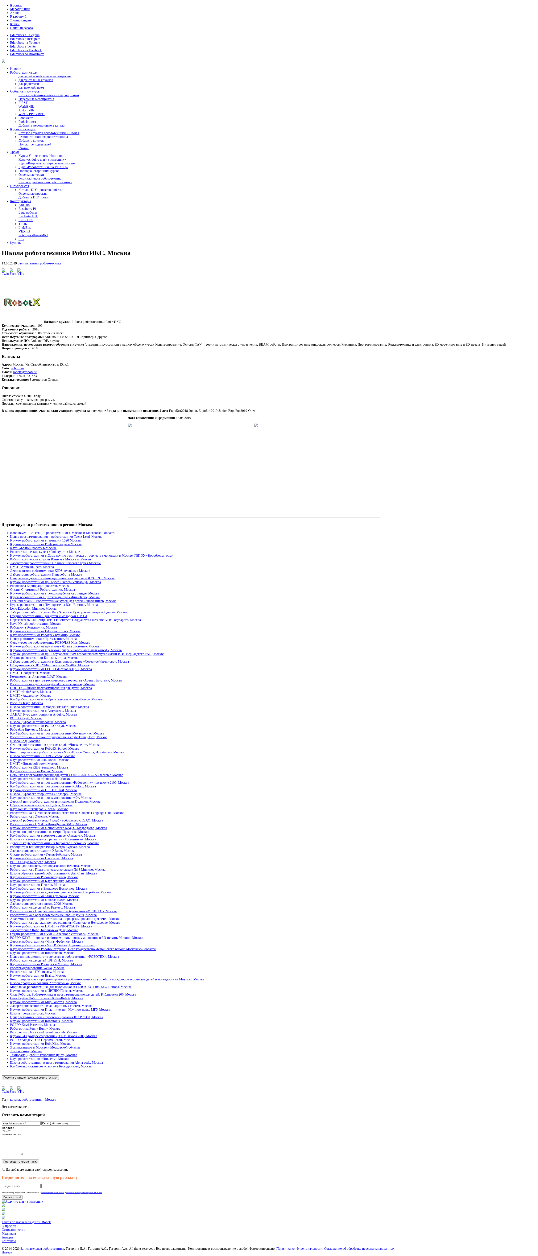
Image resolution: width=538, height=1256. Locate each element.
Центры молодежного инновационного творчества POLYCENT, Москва (62, 578)
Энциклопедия (21, 20)
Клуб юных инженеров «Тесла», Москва (39, 809)
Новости (16, 68)
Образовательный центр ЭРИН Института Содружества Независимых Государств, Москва (75, 620)
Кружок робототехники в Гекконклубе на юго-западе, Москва (54, 593)
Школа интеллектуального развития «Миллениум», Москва (53, 839)
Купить (15, 242)
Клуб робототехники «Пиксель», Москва (39, 1059)
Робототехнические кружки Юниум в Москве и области (50, 559)
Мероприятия (20, 9)
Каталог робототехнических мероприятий (48, 95)
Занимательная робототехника (39, 263)
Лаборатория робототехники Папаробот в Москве (46, 574)
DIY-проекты (19, 186)
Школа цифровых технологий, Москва (38, 722)
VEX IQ (24, 231)
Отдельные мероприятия (36, 99)
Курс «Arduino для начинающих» (42, 159)
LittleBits (24, 227)
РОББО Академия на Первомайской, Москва (42, 1040)
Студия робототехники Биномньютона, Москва (44, 657)
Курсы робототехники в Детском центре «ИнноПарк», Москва (55, 597)
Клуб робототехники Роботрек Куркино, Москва (45, 635)
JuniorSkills (26, 110)
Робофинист (27, 121)
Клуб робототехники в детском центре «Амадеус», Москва (52, 835)
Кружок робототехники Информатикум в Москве (46, 544)
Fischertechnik (28, 216)
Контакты (9, 1241)
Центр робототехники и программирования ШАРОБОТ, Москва (56, 1017)
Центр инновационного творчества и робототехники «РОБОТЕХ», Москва (64, 956)
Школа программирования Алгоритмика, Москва (45, 983)
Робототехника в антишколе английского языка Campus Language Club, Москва (67, 813)
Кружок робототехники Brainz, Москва (38, 975)
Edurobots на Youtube (25, 42)
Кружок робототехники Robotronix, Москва (41, 1021)
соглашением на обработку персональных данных (84, 1193)
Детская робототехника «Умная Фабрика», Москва (46, 941)
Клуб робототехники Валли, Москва (36, 771)
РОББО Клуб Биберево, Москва (33, 862)
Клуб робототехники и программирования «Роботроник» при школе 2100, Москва (69, 782)
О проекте (9, 1226)
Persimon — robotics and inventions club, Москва (43, 1032)
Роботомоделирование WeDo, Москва (37, 968)
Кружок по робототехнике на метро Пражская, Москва (49, 831)
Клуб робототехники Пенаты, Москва (37, 884)
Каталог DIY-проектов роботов (40, 190)
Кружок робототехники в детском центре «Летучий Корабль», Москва (60, 892)
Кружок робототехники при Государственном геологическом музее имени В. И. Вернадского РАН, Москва (87, 654)
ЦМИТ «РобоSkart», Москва (30, 691)
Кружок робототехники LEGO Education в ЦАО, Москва (51, 669)
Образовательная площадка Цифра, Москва (41, 805)
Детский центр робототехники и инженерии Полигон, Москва (55, 801)
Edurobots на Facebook (26, 50)
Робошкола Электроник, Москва (33, 627)
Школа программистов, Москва (32, 1013)
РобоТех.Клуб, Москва (26, 703)
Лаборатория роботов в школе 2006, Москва (41, 903)
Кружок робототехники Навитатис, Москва (41, 858)
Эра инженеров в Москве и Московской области (45, 1047)
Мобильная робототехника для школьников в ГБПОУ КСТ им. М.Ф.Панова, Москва (71, 987)
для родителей (28, 84)
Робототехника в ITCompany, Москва (37, 971)
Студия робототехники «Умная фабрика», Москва (46, 854)
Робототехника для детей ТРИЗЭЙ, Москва (41, 960)
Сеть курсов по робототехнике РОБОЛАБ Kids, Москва (50, 642)
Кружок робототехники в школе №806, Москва (44, 900)
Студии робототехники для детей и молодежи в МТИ (48, 616)
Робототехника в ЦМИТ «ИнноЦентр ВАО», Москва (48, 824)
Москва (50, 1099)
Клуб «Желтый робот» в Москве (33, 548)
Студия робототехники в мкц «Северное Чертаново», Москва (54, 934)
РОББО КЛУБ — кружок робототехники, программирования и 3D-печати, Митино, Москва (76, 937)
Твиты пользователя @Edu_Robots (26, 1222)
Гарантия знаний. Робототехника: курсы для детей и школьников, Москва (63, 601)
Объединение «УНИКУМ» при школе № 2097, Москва (49, 665)
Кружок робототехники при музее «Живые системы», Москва (54, 646)
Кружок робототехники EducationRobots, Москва (45, 631)
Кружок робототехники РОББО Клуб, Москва (43, 726)
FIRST (23, 102)
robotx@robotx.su (25, 372)
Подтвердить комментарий (20, 1161)
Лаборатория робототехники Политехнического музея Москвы (55, 563)
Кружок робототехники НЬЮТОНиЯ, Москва (43, 790)
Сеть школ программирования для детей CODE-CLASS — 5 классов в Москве (66, 775)
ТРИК (22, 224)
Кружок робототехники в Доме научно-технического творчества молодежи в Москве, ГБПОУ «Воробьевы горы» (91, 555)
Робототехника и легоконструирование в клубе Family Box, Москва (58, 737)
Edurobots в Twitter (23, 46)
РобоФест (25, 118)
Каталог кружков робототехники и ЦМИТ (48, 133)
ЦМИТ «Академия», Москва (30, 695)
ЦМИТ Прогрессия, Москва (30, 673)
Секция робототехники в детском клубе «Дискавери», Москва (55, 744)
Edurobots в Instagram (25, 39)
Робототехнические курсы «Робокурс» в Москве (45, 551)
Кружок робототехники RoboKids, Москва (40, 1043)
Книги (15, 24)
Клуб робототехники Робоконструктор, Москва (44, 877)
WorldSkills (26, 106)
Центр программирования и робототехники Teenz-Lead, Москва (56, 536)
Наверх (7, 1252)
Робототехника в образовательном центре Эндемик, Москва (53, 915)
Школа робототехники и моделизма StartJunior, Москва (49, 707)
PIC (21, 239)
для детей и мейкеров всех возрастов (44, 76)
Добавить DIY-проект (34, 197)
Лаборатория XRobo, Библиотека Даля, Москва (44, 930)
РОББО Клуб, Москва (26, 718)
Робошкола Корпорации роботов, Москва (40, 586)
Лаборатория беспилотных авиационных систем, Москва (51, 1006)
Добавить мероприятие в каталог (42, 125)
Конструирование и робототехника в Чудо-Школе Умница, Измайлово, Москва (67, 752)
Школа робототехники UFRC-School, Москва (42, 756)
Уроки (14, 152)
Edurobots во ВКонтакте (27, 54)
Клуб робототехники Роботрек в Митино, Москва (46, 964)
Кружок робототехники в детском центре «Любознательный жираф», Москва (66, 650)
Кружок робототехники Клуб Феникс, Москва (43, 881)
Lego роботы (27, 212)
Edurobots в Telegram (25, 35)
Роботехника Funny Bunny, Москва (35, 1028)
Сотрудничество (13, 1229)
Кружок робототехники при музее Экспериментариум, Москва (55, 582)
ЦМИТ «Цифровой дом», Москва (34, 763)
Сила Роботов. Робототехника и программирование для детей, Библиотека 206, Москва (73, 994)
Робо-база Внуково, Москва (30, 729)
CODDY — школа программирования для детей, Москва (51, 688)
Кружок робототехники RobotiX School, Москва (44, 748)
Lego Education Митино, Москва (33, 608)
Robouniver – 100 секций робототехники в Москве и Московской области (63, 533)
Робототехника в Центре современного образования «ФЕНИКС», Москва (63, 911)
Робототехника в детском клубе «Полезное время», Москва (52, 684)
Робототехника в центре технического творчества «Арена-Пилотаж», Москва (66, 680)
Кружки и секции (23, 129)
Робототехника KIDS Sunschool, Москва (39, 767)
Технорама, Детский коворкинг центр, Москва (43, 1055)
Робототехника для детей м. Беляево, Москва (42, 907)
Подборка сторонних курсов (38, 171)
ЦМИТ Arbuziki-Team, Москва (32, 567)
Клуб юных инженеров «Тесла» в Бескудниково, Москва (51, 1066)
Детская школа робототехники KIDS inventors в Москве (50, 570)
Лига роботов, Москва (26, 1051)
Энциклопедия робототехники (40, 178)
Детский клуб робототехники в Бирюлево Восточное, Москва (54, 843)
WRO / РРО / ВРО (31, 114)
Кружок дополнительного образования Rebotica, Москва (50, 866)
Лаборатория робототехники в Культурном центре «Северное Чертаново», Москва (69, 661)
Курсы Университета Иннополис (42, 155)
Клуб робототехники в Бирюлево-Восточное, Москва (48, 888)
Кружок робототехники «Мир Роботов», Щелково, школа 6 (52, 945)
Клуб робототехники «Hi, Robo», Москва (39, 760)
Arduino (15, 13)
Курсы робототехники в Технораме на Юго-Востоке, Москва (54, 604)
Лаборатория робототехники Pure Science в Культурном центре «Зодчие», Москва (68, 612)
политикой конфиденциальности (52, 1193)
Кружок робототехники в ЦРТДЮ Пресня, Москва (46, 990)
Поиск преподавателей (34, 144)
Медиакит (9, 1233)
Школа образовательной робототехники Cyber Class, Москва (53, 873)
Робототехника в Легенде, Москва (34, 816)
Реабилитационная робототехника (43, 137)
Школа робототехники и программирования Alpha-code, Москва (56, 1062)
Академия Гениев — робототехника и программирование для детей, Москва (65, 919)
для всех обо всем (31, 87)
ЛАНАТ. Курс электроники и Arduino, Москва (43, 714)
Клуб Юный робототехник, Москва (35, 623)
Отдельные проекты (32, 193)
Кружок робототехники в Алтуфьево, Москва (43, 710)
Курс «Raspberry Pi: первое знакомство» (46, 163)
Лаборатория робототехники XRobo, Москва (42, 850)
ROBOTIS (25, 220)
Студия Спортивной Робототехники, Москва (42, 589)
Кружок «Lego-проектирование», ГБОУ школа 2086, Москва (53, 1036)
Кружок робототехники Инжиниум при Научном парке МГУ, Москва (60, 1009)
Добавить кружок (31, 140)
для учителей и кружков (35, 80)
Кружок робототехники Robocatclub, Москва (42, 953)
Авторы (7, 1237)
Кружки (16, 5)
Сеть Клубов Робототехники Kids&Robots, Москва (46, 998)
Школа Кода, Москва (25, 741)
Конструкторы (20, 201)
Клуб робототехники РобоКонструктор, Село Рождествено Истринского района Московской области (83, 949)
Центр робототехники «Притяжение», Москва (43, 639)
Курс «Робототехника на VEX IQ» (43, 167)
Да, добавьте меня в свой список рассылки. (37, 1169)
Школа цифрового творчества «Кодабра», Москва (46, 794)
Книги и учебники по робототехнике (45, 182)
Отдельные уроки (31, 174)
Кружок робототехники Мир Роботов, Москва (43, 1002)
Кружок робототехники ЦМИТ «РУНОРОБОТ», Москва (51, 926)
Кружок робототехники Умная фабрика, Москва (44, 896)
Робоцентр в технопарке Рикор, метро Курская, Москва (50, 847)
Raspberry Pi (18, 16)
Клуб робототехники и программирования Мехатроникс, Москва (57, 733)
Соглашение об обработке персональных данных (359, 1248)
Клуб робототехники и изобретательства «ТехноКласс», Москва (56, 699)
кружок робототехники (27, 1099)
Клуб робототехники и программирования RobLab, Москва (53, 786)
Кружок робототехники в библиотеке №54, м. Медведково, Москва (58, 828)
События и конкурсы (25, 91)
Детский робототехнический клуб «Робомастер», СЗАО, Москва (56, 820)
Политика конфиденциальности (299, 1248)
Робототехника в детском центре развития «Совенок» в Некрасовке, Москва (65, 922)
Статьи (23, 148)
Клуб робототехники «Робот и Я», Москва (40, 779)
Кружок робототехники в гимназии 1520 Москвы (46, 540)
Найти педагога (21, 28)
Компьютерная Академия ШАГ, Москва (38, 676)
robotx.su (17, 368)
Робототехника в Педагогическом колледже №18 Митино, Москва (57, 869)
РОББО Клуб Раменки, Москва (32, 1024)
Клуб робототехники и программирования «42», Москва (51, 797)
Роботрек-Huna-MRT (33, 235)
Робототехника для (23, 72)
